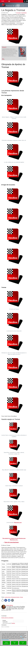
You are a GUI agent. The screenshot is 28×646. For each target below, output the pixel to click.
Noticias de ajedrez (13, 6)
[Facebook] (5, 600)
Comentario (3, 624)
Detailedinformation (6, 643)
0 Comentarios (24, 12)
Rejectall (14, 643)
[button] (9, 1)
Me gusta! (18, 12)
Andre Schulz (9, 605)
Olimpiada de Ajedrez (15, 597)
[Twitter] (9, 600)
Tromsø (21, 597)
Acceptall (23, 643)
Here (21, 636)
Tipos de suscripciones (11, 542)
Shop (2, 1)
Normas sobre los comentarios (7, 617)
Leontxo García (8, 597)
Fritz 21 (4, 47)
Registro (13, 623)
